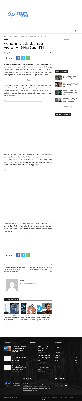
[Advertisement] (54, 15)
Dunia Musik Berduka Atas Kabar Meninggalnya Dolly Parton (70, 84)
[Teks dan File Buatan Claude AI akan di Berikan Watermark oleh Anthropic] (28, 308)
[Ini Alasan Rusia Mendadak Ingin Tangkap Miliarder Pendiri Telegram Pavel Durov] (44, 308)
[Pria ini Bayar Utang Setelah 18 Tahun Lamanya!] (33, 348)
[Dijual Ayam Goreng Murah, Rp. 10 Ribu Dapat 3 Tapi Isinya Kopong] (7, 367)
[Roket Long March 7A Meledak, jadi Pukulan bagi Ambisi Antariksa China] (11, 308)
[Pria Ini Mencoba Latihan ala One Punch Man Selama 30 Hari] (7, 358)
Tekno (10, 36)
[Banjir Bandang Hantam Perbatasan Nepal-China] (58, 77)
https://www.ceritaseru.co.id (27, 283)
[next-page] (8, 326)
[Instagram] (61, 385)
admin (10, 53)
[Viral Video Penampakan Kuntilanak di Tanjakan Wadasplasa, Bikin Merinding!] (33, 357)
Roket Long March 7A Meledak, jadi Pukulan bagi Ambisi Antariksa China (11, 317)
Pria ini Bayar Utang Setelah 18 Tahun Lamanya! (43, 348)
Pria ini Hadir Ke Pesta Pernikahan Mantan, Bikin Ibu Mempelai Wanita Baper (41, 269)
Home (6, 36)
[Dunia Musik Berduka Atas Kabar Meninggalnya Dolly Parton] (58, 84)
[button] (75, 31)
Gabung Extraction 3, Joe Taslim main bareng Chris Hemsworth (70, 92)
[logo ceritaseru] (17, 15)
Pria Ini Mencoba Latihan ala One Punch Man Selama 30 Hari (19, 358)
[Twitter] (23, 58)
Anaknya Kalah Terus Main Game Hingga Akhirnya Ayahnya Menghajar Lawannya (15, 269)
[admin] (5, 53)
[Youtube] (66, 385)
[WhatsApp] (28, 58)
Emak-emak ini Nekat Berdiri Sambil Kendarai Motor (44, 367)
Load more (66, 107)
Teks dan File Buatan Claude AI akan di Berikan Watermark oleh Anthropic (28, 317)
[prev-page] (5, 326)
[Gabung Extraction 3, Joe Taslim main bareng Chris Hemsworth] (58, 92)
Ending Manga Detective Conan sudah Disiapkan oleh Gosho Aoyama (70, 100)
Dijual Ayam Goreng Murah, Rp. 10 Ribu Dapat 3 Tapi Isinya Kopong (19, 367)
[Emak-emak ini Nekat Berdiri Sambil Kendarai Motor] (33, 367)
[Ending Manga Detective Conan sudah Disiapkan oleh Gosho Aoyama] (58, 100)
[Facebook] (18, 58)
